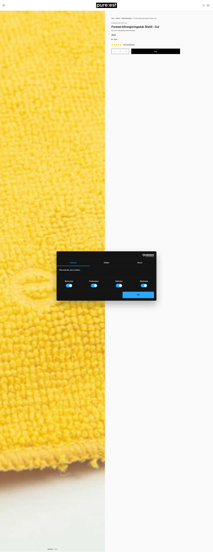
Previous (4, 280)
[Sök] (204, 5)
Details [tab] (106, 263)
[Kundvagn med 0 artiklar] (208, 5)
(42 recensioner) (129, 44)
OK (138, 295)
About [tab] (139, 263)
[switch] (94, 285)
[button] (116, 44)
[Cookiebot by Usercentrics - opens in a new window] (144, 255)
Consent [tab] (73, 263)
